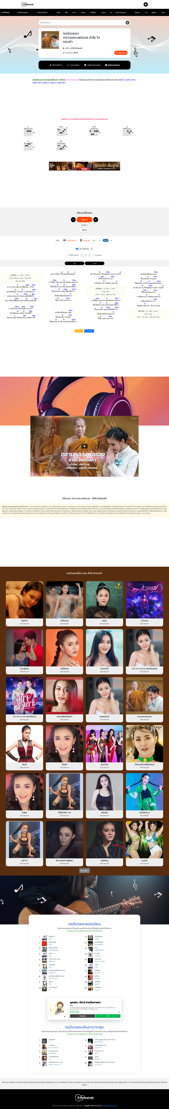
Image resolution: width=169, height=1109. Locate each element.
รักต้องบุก (64, 620)
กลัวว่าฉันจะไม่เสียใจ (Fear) (57, 970)
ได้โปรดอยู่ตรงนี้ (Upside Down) (105, 1039)
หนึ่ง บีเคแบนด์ (99, 944)
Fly (50, 990)
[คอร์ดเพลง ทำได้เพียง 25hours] (91, 988)
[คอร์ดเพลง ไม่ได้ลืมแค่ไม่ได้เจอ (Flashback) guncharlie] (91, 1063)
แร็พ (66, 12)
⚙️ (92, 249)
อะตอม (97, 1053)
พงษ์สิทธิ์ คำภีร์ (99, 950)
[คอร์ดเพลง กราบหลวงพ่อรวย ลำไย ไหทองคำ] (144, 696)
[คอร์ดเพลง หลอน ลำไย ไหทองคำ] (104, 600)
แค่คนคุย (104, 812)
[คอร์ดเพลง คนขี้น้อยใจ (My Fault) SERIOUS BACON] (45, 1063)
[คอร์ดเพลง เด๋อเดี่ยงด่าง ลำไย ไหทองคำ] (144, 791)
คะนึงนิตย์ (52, 1045)
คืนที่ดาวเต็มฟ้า (53, 948)
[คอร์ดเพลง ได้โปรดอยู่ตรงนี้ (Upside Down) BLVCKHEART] (91, 1041)
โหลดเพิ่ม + (84, 870)
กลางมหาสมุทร (53, 1051)
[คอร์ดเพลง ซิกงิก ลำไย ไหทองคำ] (24, 743)
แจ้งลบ (106, 1105)
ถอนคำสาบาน (99, 1051)
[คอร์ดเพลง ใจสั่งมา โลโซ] (45, 954)
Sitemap (114, 1105)
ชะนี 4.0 (24, 860)
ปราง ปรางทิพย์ (53, 1048)
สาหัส (96, 965)
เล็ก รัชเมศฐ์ (52, 1053)
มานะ (96, 948)
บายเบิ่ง (145, 860)
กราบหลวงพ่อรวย (144, 716)
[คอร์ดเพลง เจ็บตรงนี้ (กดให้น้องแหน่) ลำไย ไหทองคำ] (144, 743)
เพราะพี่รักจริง (99, 942)
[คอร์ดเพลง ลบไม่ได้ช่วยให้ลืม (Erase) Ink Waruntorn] (45, 977)
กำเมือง (137, 12)
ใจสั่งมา (51, 953)
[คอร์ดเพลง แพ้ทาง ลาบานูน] (91, 977)
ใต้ (111, 12)
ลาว (146, 12)
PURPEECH (52, 973)
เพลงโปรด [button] (90, 331)
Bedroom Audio (100, 961)
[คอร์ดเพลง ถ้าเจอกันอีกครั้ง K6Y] (45, 1058)
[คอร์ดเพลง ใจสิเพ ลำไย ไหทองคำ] (24, 791)
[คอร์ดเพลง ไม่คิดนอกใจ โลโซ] (45, 943)
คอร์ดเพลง (5, 12)
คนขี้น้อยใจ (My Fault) (56, 1062)
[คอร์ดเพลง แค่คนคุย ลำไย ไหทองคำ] (104, 791)
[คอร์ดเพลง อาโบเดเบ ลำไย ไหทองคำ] (144, 600)
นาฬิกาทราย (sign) (55, 959)
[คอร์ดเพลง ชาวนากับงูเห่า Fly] (45, 988)
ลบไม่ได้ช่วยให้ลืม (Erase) (56, 976)
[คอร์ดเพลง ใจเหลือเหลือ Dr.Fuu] (91, 937)
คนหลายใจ (104, 668)
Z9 (49, 1042)
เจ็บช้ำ (97, 1057)
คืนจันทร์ (51, 936)
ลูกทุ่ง (103, 12)
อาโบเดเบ (144, 620)
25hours (97, 990)
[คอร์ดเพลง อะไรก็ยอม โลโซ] (45, 966)
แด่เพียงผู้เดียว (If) (100, 1045)
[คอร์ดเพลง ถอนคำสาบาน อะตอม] (91, 1052)
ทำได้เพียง (98, 987)
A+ (111, 240)
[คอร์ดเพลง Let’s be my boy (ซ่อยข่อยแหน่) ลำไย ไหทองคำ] (144, 648)
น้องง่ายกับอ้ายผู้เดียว (64, 860)
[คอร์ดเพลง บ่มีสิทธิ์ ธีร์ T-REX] (91, 971)
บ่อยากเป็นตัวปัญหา (64, 716)
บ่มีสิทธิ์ (97, 970)
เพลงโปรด (122, 52)
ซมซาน (51, 982)
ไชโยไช (64, 764)
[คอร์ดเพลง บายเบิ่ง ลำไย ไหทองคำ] (144, 839)
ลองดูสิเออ (24, 668)
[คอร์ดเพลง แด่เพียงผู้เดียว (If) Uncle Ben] (91, 1046)
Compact (97, 255)
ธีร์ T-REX (97, 973)
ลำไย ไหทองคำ (76, 48)
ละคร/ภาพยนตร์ (120, 12)
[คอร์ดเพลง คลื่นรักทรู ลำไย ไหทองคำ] (104, 839)
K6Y (50, 1059)
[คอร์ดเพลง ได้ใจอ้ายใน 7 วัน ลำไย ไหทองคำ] (64, 791)
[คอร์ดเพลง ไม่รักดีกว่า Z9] (45, 1041)
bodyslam (98, 956)
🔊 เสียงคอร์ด (84, 249)
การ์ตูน (83, 12)
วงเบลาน (97, 1059)
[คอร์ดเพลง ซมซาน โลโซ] (45, 983)
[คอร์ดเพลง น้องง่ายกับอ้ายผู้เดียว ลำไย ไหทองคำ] (64, 839)
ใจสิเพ (24, 812)
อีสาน (163, 12)
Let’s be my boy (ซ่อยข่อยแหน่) (144, 668)
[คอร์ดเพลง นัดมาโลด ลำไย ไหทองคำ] (104, 743)
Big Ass (97, 984)
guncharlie (98, 1065)
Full (74, 263)
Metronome (74, 255)
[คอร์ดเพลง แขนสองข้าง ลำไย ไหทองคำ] (104, 696)
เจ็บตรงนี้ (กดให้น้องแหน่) (144, 764)
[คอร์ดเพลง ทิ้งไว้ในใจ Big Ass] (91, 983)
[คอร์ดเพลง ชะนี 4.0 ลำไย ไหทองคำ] (24, 839)
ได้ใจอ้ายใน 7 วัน (64, 812)
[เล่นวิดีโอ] (84, 446)
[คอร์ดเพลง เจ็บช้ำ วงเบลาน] (91, 1058)
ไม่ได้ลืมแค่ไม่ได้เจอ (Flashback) (105, 1062)
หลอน (104, 620)
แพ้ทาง (97, 976)
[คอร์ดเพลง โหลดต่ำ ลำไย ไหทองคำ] (24, 600)
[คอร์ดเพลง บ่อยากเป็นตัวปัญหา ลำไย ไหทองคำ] (64, 696)
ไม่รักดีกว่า (52, 1039)
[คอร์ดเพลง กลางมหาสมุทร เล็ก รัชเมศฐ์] (45, 1052)
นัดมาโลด (104, 764)
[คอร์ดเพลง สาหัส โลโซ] (91, 966)
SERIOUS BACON (54, 1065)
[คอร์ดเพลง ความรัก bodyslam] (91, 954)
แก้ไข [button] (79, 331)
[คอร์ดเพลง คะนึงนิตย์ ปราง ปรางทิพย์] (45, 1046)
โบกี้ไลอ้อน (52, 961)
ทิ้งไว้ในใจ (97, 982)
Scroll (94, 263)
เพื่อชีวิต (93, 12)
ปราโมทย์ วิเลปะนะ (54, 950)
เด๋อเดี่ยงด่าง (144, 812)
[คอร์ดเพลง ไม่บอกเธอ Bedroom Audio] (91, 960)
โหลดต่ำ (24, 620)
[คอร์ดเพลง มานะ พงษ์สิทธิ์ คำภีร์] (91, 949)
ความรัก (97, 953)
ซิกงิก (24, 764)
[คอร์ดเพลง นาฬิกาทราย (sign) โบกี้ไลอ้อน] (45, 960)
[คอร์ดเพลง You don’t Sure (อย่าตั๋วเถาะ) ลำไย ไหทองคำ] (24, 696)
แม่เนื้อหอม (64, 668)
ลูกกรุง (154, 12)
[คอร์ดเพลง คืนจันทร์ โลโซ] (45, 937)
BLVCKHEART (99, 1042)
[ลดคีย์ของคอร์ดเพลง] (73, 219)
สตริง (58, 12)
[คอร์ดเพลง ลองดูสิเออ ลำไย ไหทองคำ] (24, 648)
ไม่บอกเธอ (98, 959)
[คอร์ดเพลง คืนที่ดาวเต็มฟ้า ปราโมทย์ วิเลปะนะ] (45, 949)
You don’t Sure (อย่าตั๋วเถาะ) (24, 716)
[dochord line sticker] (84, 1009)
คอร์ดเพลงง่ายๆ (22, 12)
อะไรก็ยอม (52, 965)
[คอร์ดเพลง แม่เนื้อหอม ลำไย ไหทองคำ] (64, 648)
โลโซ (50, 939)
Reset (84, 230)
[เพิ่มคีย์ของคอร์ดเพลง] (95, 219)
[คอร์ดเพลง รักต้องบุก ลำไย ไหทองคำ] (64, 600)
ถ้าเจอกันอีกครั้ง (54, 1057)
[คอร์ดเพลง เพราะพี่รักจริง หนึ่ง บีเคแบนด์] (91, 943)
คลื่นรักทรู (104, 860)
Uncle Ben (98, 1048)
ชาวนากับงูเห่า (53, 987)
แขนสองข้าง (104, 716)
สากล (74, 12)
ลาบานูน (97, 978)
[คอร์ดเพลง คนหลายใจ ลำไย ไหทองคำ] (104, 648)
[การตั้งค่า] (146, 4)
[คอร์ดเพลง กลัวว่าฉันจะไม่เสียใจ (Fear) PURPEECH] (45, 971)
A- (100, 240)
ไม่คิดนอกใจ (52, 942)
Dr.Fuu (97, 939)
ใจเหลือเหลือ (98, 936)
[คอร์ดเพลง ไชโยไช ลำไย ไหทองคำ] (64, 743)
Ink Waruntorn (53, 978)
